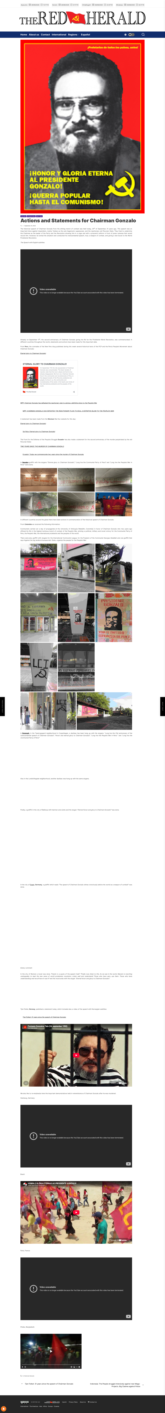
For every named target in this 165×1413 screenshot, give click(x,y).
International (59, 34)
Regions (72, 34)
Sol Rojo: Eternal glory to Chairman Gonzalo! (39, 431)
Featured (23, 216)
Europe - (51, 1406)
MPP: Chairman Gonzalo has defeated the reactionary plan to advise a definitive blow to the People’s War (58, 403)
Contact (45, 34)
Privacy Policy (73, 1402)
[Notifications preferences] (3, 1408)
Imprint (64, 1402)
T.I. (21, 225)
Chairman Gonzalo (29, 1376)
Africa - (45, 1406)
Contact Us (93, 1402)
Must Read (39, 216)
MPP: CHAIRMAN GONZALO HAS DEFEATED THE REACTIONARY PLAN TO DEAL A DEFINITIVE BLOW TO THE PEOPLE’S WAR (68, 411)
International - (25, 1406)
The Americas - (34, 1406)
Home (23, 34)
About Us (83, 1402)
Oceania (56, 1406)
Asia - (41, 1406)
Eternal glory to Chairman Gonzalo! (33, 353)
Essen (32, 885)
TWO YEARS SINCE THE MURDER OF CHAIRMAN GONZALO (42, 446)
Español (85, 34)
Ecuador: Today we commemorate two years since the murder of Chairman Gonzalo (53, 454)
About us (34, 34)
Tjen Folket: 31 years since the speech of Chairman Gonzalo (44, 1017)
